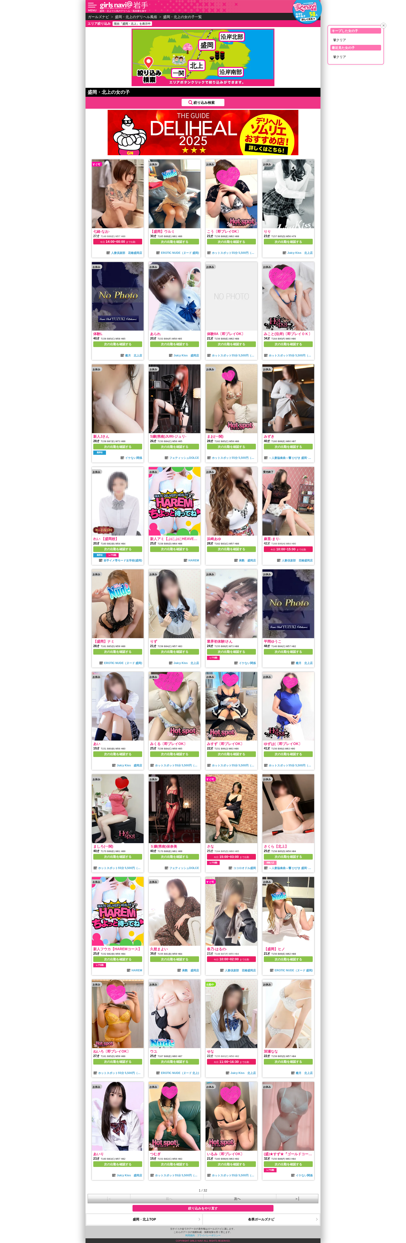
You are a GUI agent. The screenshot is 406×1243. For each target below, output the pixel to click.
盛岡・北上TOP (144, 1219)
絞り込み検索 (204, 102)
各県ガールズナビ (261, 1219)
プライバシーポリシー (209, 1235)
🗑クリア (339, 40)
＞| (297, 1199)
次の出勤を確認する (174, 241)
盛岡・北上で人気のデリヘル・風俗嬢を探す (123, 10)
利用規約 (190, 1235)
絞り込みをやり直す (203, 1208)
